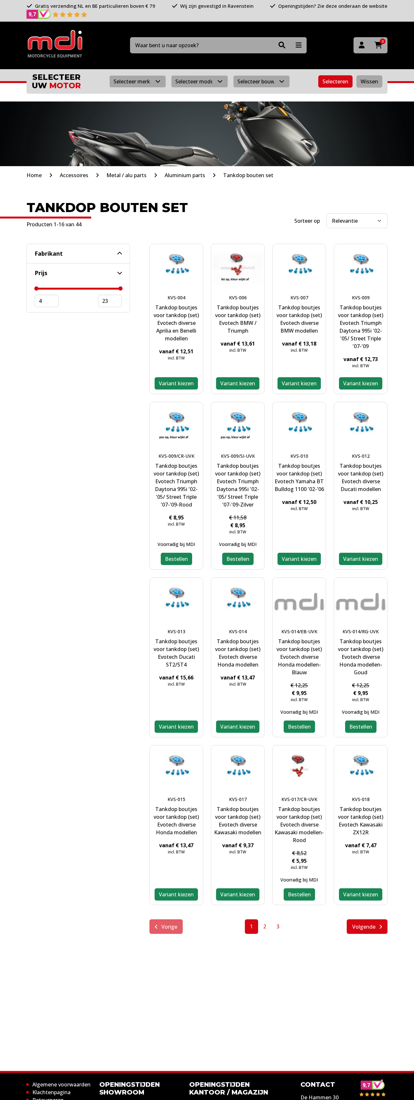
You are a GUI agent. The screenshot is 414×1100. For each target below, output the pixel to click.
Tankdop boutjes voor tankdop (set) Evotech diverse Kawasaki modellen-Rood (299, 825)
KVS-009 (361, 297)
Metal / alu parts (126, 175)
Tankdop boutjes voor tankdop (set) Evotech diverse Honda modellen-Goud (360, 657)
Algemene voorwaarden (61, 1084)
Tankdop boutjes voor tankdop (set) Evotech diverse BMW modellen (299, 319)
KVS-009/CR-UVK (176, 456)
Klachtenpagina (51, 1092)
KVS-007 (299, 297)
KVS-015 (176, 799)
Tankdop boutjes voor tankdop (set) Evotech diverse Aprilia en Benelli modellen (176, 323)
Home (34, 175)
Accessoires (74, 175)
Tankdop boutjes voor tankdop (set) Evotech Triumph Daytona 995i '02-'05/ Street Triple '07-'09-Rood (176, 485)
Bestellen (176, 558)
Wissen (369, 81)
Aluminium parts (185, 175)
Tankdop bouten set (248, 175)
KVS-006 (238, 297)
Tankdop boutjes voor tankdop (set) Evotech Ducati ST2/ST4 (176, 653)
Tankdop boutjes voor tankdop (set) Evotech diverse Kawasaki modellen (237, 821)
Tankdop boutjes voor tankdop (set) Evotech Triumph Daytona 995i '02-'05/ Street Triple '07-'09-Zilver (237, 485)
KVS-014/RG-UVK (361, 631)
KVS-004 (176, 297)
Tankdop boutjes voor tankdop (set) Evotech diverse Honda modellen (237, 653)
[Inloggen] (362, 45)
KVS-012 (361, 456)
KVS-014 (238, 631)
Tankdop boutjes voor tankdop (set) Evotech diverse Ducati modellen (360, 477)
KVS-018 (361, 799)
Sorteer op (307, 220)
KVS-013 (176, 631)
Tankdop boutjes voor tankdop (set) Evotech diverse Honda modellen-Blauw (299, 657)
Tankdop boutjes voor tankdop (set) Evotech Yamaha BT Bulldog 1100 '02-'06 (299, 477)
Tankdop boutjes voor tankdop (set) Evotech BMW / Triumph (237, 319)
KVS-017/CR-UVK (299, 799)
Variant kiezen (176, 383)
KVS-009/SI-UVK (238, 456)
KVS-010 (299, 456)
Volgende (364, 926)
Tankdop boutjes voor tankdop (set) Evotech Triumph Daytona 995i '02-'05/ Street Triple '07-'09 (360, 327)
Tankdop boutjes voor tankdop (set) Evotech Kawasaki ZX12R (360, 821)
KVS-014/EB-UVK (299, 631)
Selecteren (335, 81)
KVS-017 (238, 799)
